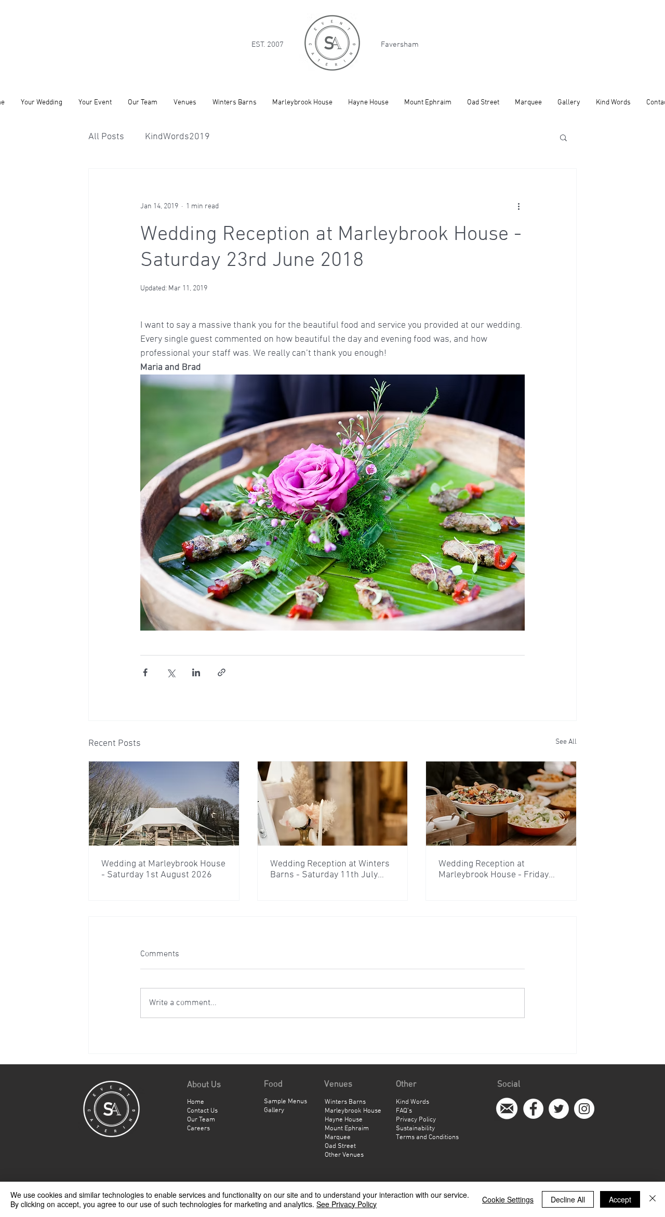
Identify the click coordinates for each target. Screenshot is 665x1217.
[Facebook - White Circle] (533, 1109)
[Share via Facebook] (145, 672)
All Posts (106, 136)
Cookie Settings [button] (508, 1199)
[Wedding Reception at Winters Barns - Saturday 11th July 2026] (333, 803)
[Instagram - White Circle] (584, 1109)
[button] (563, 137)
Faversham (400, 44)
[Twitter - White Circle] (559, 1109)
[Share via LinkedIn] (196, 672)
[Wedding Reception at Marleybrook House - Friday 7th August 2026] (501, 803)
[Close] (652, 1199)
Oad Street (340, 1146)
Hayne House (344, 1120)
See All (566, 742)
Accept (620, 1199)
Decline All (568, 1199)
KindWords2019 (177, 136)
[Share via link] (222, 672)
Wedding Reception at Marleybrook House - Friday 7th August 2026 (493, 869)
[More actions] (518, 206)
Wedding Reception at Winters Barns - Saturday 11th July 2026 (330, 869)
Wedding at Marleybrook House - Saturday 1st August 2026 (163, 869)
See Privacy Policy (346, 1204)
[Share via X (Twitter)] (171, 672)
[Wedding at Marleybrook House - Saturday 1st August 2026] (164, 803)
